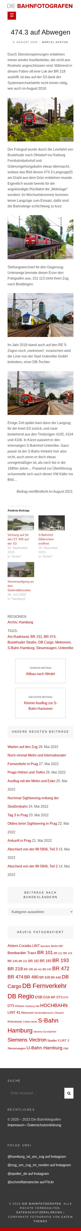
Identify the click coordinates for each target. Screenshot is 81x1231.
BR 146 (13, 961)
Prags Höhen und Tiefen (26, 772)
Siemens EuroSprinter (44, 1031)
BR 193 (60, 960)
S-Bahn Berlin (30, 1021)
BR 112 (58, 953)
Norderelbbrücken (44, 1013)
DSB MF (49, 997)
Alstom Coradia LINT (24, 946)
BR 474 (50, 637)
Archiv (12, 622)
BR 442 (38, 969)
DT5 (11, 1006)
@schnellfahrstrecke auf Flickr (31, 1182)
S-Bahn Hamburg (21, 648)
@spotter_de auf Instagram (28, 1173)
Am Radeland (18, 637)
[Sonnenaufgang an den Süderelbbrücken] (21, 569)
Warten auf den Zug (23, 747)
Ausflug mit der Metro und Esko (31, 781)
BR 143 (67, 953)
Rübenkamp (15, 1021)
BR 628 (44, 977)
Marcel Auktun (55, 42)
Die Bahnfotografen (41, 1203)
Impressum (16, 1125)
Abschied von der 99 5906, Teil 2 (33, 866)
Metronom (63, 642)
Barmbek (45, 946)
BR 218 (15, 968)
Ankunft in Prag (19, 840)
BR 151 (36, 637)
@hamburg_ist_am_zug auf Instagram (37, 1156)
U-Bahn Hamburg (44, 1047)
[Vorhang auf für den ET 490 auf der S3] (21, 523)
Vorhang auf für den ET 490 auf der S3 (18, 539)
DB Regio (21, 996)
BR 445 (47, 969)
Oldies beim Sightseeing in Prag (32, 823)
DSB (38, 997)
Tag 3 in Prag (18, 815)
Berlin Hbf (57, 946)
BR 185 (45, 961)
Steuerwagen (46, 648)
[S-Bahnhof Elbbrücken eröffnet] (51, 523)
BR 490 (31, 977)
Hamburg (26, 622)
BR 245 (28, 969)
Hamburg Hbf (32, 1006)
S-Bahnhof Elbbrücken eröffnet (46, 539)
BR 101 (45, 952)
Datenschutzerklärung (44, 1125)
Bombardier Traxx (22, 953)
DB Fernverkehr (44, 985)
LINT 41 (14, 1012)
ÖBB (65, 1048)
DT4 (65, 997)
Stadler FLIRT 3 (58, 1040)
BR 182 (33, 961)
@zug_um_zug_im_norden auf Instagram (39, 1165)
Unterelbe (65, 648)
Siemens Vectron (27, 1040)
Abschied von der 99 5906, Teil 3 (33, 849)
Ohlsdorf (59, 1013)
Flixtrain (19, 1006)
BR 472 (60, 968)
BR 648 (56, 977)
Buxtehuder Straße (22, 642)
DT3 (59, 997)
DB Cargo (46, 642)
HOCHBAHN (54, 1005)
